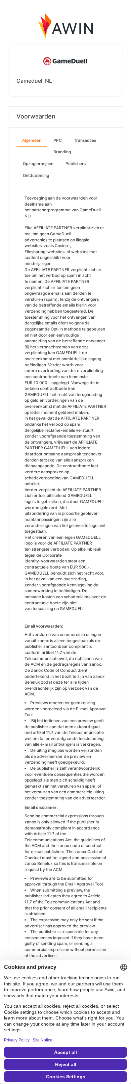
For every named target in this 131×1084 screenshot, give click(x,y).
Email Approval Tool (84, 884)
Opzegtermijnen (38, 163)
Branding (62, 151)
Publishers (76, 163)
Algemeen (31, 140)
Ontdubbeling (36, 175)
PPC (57, 140)
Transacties (85, 140)
